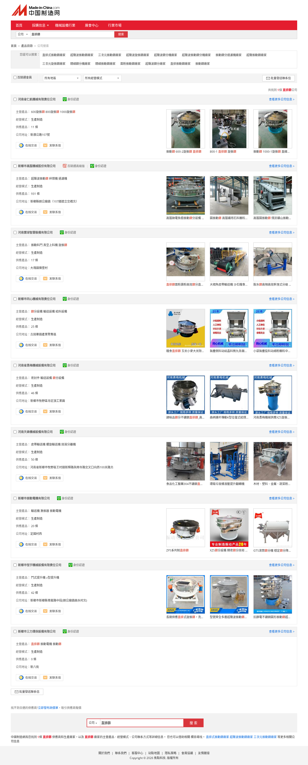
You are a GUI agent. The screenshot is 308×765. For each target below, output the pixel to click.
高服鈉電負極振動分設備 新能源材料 (185, 218)
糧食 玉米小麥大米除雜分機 (185, 351)
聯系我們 (121, 753)
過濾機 (62, 179)
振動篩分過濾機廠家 (229, 55)
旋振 (62, 245)
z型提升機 (52, 577)
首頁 (19, 25)
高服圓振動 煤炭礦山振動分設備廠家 (272, 218)
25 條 (34, 327)
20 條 (34, 526)
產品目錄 (27, 46)
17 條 (34, 260)
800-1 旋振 (223, 152)
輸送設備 (46, 378)
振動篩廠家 (202, 64)
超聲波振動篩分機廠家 (196, 55)
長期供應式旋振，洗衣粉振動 (185, 617)
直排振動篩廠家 (180, 64)
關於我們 (104, 753)
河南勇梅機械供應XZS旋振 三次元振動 (272, 417)
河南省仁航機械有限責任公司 (37, 99)
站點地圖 (154, 753)
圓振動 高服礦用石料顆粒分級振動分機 (229, 218)
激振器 (44, 511)
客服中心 (137, 753)
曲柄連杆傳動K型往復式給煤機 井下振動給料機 (229, 417)
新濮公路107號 (40, 135)
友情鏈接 (204, 753)
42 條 (34, 593)
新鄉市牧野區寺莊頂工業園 (47, 401)
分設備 (37, 311)
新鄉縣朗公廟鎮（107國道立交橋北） (54, 201)
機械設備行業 (65, 25)
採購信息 (38, 25)
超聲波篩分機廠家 (165, 55)
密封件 (35, 378)
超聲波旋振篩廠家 (137, 55)
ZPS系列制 (177, 550)
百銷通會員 (24, 77)
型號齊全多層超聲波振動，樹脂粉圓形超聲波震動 (229, 617)
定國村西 (36, 534)
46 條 (34, 393)
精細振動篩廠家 (105, 64)
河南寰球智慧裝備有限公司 (35, 232)
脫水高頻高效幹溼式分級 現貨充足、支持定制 (272, 284)
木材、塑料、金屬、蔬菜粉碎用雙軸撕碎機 (272, 484)
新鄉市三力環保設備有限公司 (37, 631)
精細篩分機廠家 (80, 64)
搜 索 (193, 722)
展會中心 (91, 25)
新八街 (34, 667)
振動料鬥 (37, 245)
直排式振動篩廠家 (53, 55)
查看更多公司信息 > (282, 99)
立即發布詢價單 (48, 708)
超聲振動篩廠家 (256, 55)
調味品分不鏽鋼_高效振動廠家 (185, 417)
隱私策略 (170, 753)
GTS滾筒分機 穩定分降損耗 (272, 551)
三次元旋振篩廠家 (53, 64)
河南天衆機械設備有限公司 (35, 432)
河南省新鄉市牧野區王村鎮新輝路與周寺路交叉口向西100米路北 (71, 467)
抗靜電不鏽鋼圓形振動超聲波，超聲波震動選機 (272, 617)
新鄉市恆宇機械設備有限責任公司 (39, 565)
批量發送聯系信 (281, 78)
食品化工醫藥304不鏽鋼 (185, 484)
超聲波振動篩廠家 (81, 55)
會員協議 (187, 753)
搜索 (121, 34)
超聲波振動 (39, 179)
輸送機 (35, 511)
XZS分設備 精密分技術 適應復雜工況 (229, 550)
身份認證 (73, 99)
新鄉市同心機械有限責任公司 (37, 299)
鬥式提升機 (38, 577)
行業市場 (115, 25)
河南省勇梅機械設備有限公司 (37, 365)
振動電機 (55, 511)
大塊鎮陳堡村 (39, 268)
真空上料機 (50, 245)
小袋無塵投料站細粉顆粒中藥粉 (272, 351)
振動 (57, 644)
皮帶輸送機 (38, 444)
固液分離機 (68, 444)
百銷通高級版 (76, 166)
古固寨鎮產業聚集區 (43, 334)
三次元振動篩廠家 (109, 55)
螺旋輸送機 (53, 444)
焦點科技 (160, 758)
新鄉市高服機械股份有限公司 (37, 166)
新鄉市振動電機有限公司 (34, 498)
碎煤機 (53, 179)
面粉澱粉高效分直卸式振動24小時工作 (185, 284)
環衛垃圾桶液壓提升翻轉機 (227, 484)
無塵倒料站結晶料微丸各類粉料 (229, 351)
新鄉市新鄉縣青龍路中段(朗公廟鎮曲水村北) (58, 600)
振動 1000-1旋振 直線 (272, 152)
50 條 (34, 460)
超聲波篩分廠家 (155, 64)
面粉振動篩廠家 (130, 64)
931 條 (35, 194)
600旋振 (38, 112)
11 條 (34, 127)
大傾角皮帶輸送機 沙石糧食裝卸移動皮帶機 (229, 284)
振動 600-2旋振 (183, 152)
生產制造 (37, 120)
